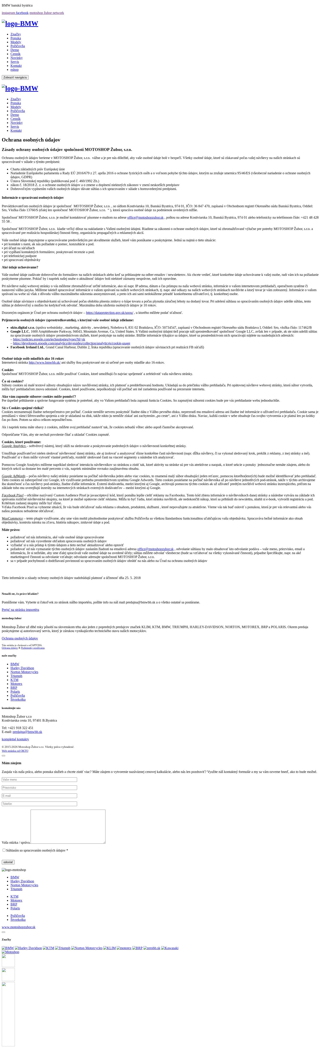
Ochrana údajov (10, 647)
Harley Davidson (22, 668)
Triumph (16, 676)
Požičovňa (17, 46)
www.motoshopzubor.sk (18, 927)
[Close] (3, 932)
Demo (14, 50)
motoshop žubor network (46, 13)
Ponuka (15, 38)
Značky (15, 34)
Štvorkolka (18, 699)
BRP (13, 688)
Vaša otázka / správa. (16, 842)
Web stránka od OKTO (15, 750)
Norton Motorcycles (24, 672)
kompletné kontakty (15, 739)
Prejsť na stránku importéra (20, 610)
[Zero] (151, 948)
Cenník (15, 54)
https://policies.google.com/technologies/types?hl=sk (49, 339)
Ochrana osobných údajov (20, 638)
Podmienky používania (33, 647)
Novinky (16, 58)
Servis (14, 62)
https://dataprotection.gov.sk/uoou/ (109, 313)
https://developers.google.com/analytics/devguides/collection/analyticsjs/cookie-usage (71, 343)
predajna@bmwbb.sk (27, 732)
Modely (15, 42)
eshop (14, 69)
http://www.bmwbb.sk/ (44, 362)
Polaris (15, 691)
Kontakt (16, 65)
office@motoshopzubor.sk (145, 217)
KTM (14, 680)
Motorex (16, 684)
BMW (14, 664)
